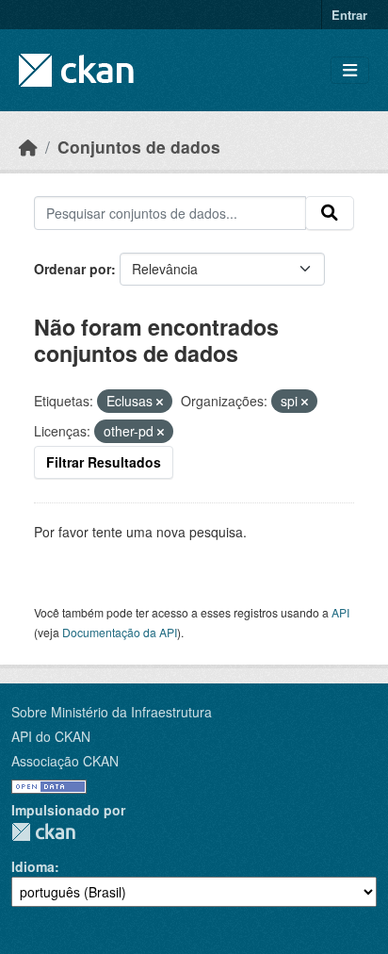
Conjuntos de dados (138, 146)
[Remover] (159, 401)
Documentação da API (119, 632)
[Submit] (329, 213)
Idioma (33, 866)
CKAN (43, 832)
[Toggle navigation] (350, 70)
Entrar (349, 15)
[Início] (28, 146)
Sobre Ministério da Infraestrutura (111, 711)
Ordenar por (72, 268)
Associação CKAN (65, 760)
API (340, 612)
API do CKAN (50, 736)
